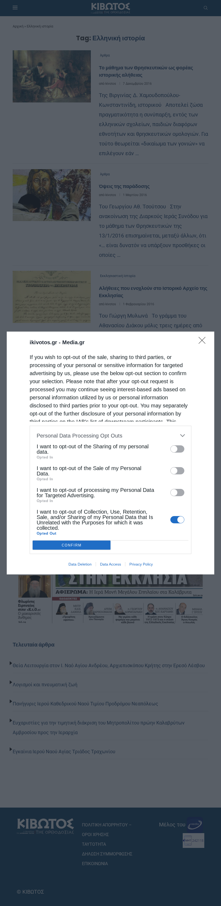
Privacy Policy (141, 564)
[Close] (204, 342)
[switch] (177, 449)
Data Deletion (80, 564)
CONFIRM (72, 545)
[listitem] (110, 435)
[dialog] (110, 453)
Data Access (110, 564)
